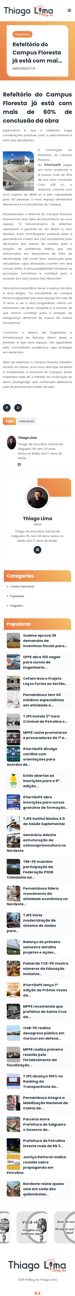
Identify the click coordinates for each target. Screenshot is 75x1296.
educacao (26, 421)
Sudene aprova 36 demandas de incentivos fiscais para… (45, 640)
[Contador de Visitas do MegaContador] (37, 1293)
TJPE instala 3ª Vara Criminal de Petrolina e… (45, 719)
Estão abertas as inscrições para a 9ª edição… (41, 780)
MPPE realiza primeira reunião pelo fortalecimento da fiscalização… (35, 1057)
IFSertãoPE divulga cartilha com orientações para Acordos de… (32, 756)
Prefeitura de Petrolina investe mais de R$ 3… (44, 1143)
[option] (39, 1230)
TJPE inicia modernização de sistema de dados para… (31, 923)
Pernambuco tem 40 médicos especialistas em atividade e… (43, 700)
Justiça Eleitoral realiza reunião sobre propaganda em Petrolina (36, 1165)
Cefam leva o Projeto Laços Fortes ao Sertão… (45, 681)
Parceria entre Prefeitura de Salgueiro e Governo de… (44, 1124)
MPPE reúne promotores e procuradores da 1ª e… (45, 735)
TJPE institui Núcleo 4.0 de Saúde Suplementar (44, 821)
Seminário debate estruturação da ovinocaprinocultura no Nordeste (36, 842)
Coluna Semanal (22, 586)
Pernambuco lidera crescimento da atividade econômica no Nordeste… (37, 896)
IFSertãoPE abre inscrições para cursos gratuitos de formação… (45, 802)
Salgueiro (16, 606)
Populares (22, 34)
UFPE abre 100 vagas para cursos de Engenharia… (41, 662)
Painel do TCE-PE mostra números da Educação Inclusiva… (45, 968)
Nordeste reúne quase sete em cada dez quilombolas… (43, 1189)
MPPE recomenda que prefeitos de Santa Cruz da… (45, 1011)
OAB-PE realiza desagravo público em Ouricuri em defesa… (43, 1033)
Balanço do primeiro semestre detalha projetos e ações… (41, 947)
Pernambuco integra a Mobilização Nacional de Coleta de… (45, 1103)
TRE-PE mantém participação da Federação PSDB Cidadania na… (30, 869)
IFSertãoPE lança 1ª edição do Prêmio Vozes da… (45, 990)
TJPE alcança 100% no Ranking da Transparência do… (43, 1081)
